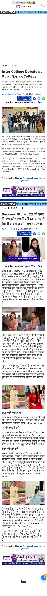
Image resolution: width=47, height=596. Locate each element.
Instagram (36, 178)
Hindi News (15, 208)
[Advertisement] (23, 39)
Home (4, 65)
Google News (23, 181)
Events (13, 65)
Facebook (27, 178)
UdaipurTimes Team (13, 94)
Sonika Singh (10, 229)
